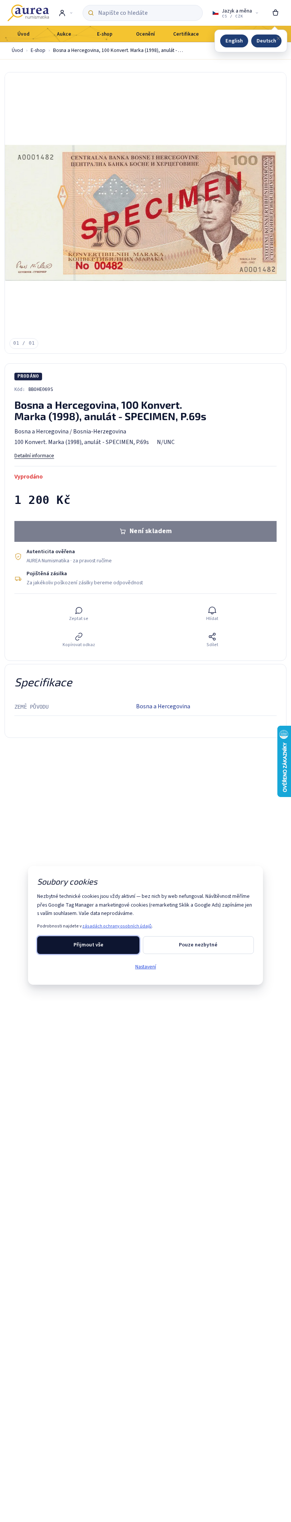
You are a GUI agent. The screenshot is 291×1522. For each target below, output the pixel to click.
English (234, 41)
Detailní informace (34, 455)
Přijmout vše (88, 944)
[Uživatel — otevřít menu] (65, 13)
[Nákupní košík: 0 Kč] (275, 13)
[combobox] (147, 13)
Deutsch (266, 41)
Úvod (17, 50)
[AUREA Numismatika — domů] (28, 13)
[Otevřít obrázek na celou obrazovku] (145, 213)
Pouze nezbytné (198, 944)
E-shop (38, 50)
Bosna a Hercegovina (163, 706)
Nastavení (145, 966)
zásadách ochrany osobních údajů (117, 926)
